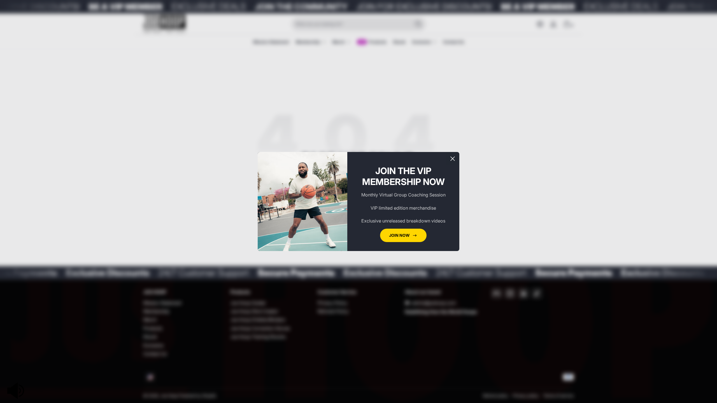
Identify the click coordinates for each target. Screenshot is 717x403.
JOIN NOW (399, 235)
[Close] (452, 158)
